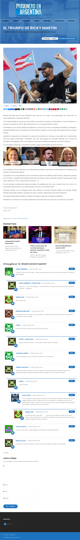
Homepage (46, 38)
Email (5, 491)
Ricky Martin (24, 218)
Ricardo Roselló (17, 218)
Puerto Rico (9, 218)
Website (6, 498)
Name (6, 484)
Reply (72, 268)
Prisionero (14, 105)
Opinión (54, 38)
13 (21, 105)
